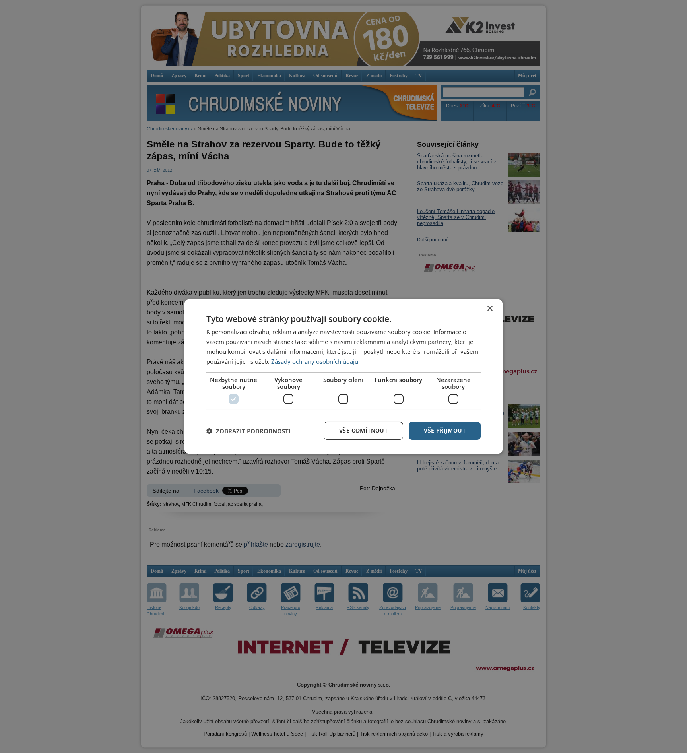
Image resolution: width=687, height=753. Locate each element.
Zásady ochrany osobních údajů (314, 361)
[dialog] (343, 376)
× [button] (490, 309)
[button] (248, 431)
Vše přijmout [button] (445, 430)
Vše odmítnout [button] (363, 430)
